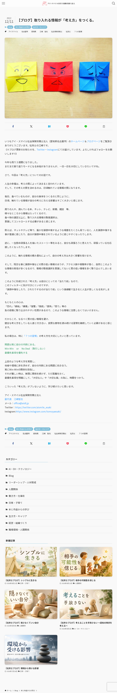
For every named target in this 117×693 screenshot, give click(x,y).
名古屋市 (25, 31)
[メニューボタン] (3, 3)
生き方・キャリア (39, 27)
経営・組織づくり (18, 523)
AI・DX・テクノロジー (20, 469)
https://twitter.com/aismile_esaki (33, 407)
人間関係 (13, 489)
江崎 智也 (44, 31)
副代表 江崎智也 (14, 399)
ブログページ (93, 141)
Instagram (52, 149)
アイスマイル (13, 31)
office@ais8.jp (21, 403)
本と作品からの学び (23, 27)
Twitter (41, 149)
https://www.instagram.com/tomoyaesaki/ (38, 411)
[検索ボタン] (113, 3)
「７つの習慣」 (31, 336)
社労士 (68, 31)
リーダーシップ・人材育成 (22, 482)
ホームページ (77, 141)
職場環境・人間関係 (19, 529)
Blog (10, 27)
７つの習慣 (78, 31)
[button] (13, 126)
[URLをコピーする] (103, 126)
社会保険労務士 (56, 31)
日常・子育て (15, 502)
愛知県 (33, 31)
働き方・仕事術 (17, 496)
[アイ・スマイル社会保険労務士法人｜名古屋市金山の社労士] (58, 3)
